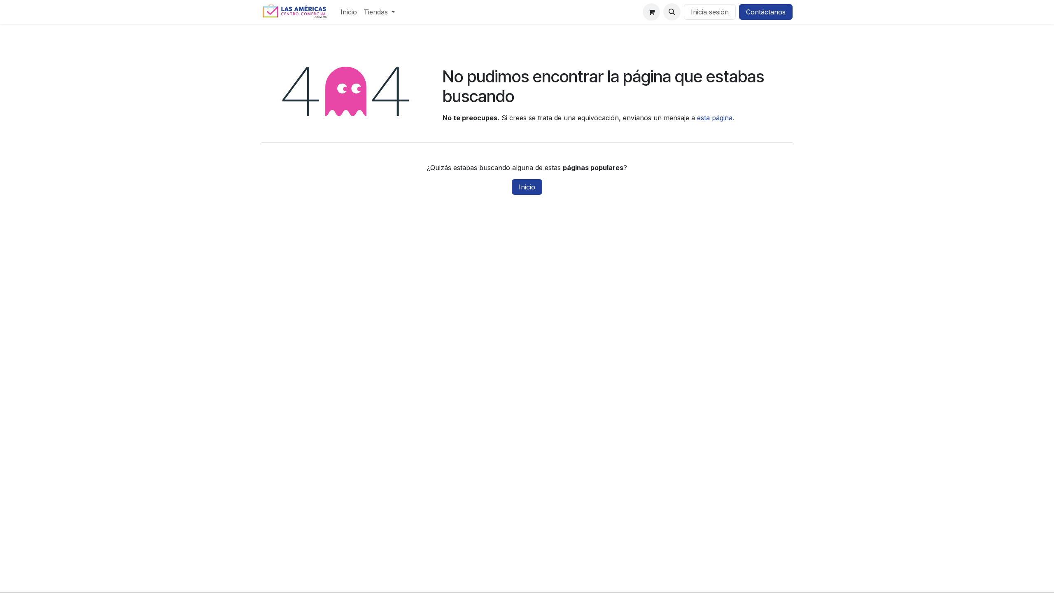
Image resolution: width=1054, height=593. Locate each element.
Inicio (527, 187)
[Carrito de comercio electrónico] (651, 12)
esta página (714, 118)
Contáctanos (766, 12)
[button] (672, 12)
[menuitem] (348, 12)
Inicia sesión (710, 12)
